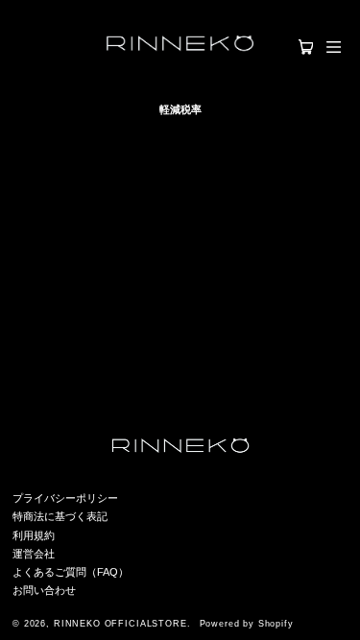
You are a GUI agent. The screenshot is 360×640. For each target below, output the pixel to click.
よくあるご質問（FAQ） (70, 572)
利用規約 (33, 535)
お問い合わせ (44, 590)
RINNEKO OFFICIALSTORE (120, 623)
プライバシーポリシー (65, 498)
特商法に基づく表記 (60, 516)
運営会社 (33, 553)
